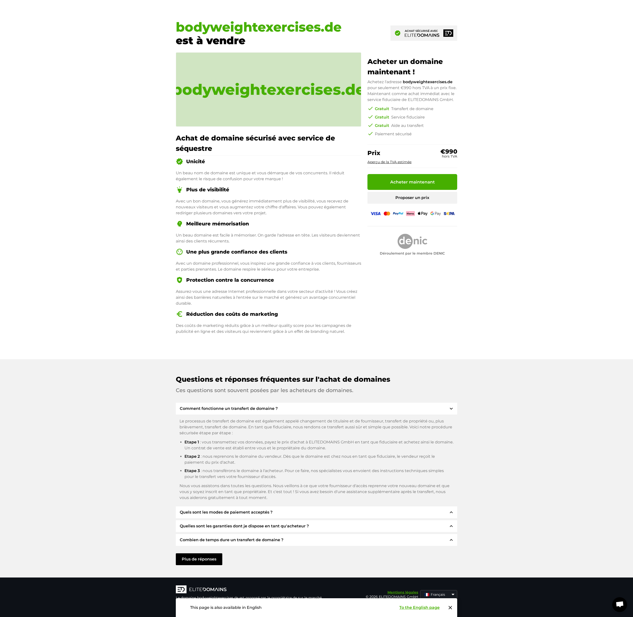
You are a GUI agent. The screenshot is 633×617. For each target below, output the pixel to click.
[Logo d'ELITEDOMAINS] (250, 589)
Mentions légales (402, 592)
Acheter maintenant (412, 181)
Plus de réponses (199, 559)
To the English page (419, 607)
